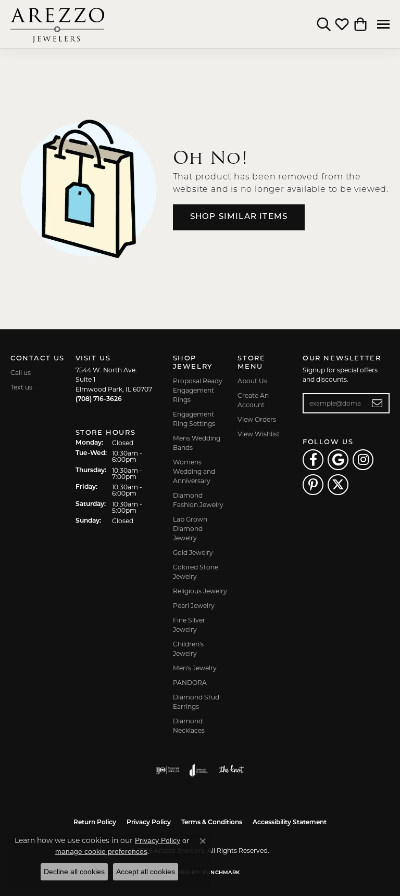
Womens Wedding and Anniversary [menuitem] (194, 471)
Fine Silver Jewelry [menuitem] (189, 624)
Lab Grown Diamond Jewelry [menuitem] (190, 528)
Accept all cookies (145, 871)
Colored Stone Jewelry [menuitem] (195, 571)
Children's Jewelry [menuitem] (188, 648)
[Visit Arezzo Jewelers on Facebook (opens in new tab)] (313, 459)
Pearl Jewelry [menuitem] (194, 605)
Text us (21, 387)
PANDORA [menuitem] (190, 682)
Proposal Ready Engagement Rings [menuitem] (197, 390)
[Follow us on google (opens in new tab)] (338, 459)
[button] (323, 24)
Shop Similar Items (239, 217)
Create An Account (253, 400)
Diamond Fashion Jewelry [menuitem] (198, 500)
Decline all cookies (74, 871)
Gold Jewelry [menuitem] (193, 552)
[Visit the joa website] (199, 770)
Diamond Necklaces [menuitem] (189, 725)
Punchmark (221, 873)
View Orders (257, 419)
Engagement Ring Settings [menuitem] (194, 418)
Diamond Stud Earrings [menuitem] (196, 701)
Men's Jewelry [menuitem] (195, 668)
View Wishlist (259, 434)
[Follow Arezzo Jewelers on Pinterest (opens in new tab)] (313, 484)
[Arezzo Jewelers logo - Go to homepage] (57, 24)
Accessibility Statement (290, 823)
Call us (20, 372)
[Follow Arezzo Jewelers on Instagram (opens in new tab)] (363, 459)
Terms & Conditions (211, 823)
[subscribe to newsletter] (377, 403)
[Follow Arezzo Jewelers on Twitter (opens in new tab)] (338, 484)
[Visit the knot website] (231, 770)
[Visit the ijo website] (167, 770)
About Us (252, 381)
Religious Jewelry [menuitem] (200, 591)
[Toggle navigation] (383, 24)
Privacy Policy (149, 823)
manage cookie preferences (101, 851)
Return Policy (94, 823)
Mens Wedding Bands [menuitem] (196, 442)
